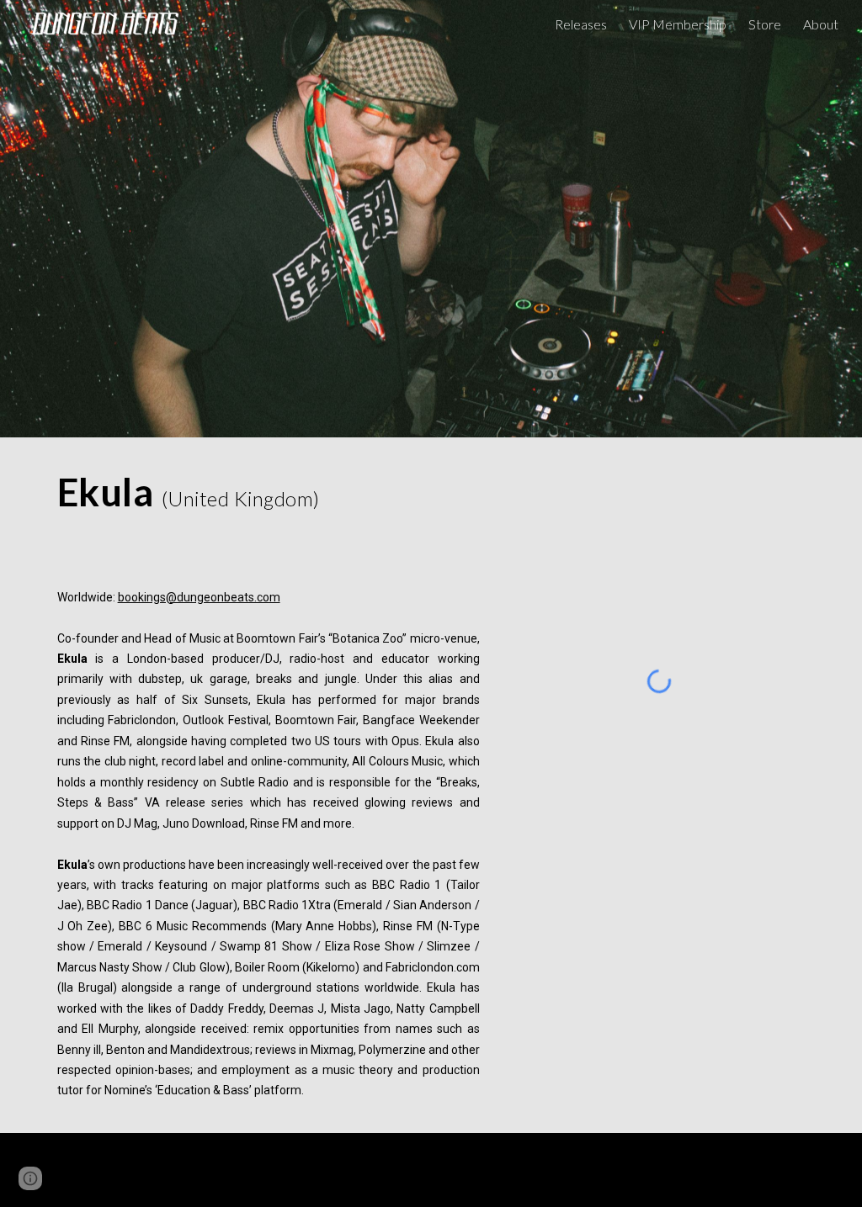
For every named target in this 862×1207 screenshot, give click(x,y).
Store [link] (764, 24)
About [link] (820, 24)
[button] (30, 1178)
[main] (269, 492)
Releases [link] (581, 24)
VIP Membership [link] (677, 24)
